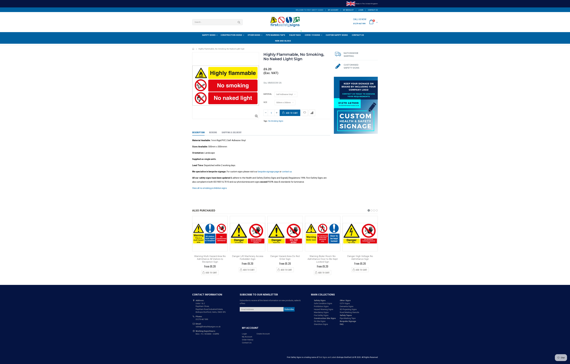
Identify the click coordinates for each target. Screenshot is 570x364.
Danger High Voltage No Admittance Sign (360, 257)
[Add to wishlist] (304, 113)
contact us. (287, 171)
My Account (333, 10)
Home (193, 49)
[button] (368, 210)
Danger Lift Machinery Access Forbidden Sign (247, 257)
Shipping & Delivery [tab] (231, 132)
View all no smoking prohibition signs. (209, 188)
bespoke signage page (268, 171)
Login (360, 10)
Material (267, 94)
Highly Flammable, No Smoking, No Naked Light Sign (293, 56)
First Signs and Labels (328, 357)
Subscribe (289, 309)
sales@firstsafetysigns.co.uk (208, 326)
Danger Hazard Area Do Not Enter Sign (285, 257)
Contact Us (373, 10)
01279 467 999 (359, 24)
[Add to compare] (312, 113)
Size (265, 102)
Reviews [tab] (213, 132)
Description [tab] (198, 132)
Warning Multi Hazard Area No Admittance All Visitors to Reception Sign (210, 259)
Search (239, 22)
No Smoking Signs (275, 121)
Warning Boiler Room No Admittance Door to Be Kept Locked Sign (323, 259)
